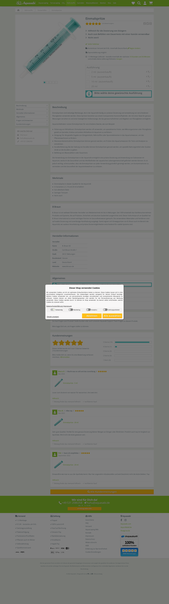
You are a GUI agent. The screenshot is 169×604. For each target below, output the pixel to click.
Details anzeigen (53, 317)
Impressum (67, 306)
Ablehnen (91, 315)
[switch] (52, 310)
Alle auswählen (112, 315)
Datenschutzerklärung (54, 306)
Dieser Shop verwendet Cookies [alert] (84, 288)
